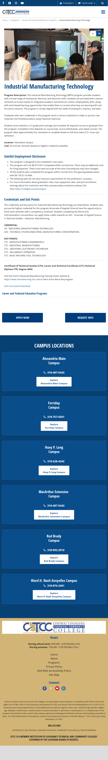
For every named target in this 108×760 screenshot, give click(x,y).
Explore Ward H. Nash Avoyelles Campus (54, 595)
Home (4, 20)
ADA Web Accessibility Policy (54, 670)
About (54, 658)
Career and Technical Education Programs (39, 20)
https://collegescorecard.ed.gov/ (31, 188)
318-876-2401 (55, 586)
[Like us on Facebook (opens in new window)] (44, 688)
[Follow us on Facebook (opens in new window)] (3, 3)
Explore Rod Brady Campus (54, 559)
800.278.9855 (54, 725)
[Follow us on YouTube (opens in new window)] (22, 3)
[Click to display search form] (102, 3)
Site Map (54, 674)
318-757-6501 (55, 417)
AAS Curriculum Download (17, 286)
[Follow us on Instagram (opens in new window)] (16, 3)
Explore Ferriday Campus (54, 426)
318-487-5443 (55, 372)
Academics (14, 20)
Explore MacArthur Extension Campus (54, 515)
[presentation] (93, 33)
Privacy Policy (54, 666)
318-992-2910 (55, 550)
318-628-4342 (55, 461)
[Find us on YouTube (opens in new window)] (57, 688)
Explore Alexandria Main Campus (54, 382)
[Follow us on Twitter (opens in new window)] (9, 3)
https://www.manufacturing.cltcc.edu (22, 279)
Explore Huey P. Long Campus (54, 470)
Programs (54, 662)
